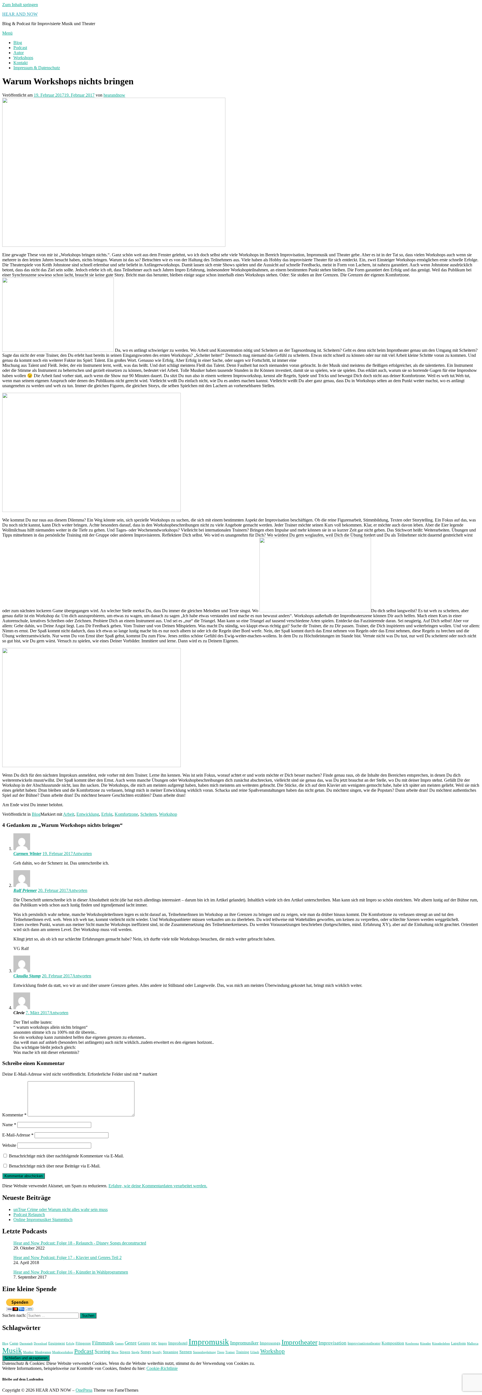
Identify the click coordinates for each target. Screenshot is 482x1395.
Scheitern (148, 814)
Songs (146, 1351)
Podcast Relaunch (29, 1214)
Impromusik (209, 1341)
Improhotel (177, 1343)
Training (242, 1352)
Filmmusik (103, 1343)
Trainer (230, 1352)
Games (119, 1343)
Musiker (28, 1352)
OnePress (84, 1390)
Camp (13, 1343)
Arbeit (68, 814)
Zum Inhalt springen (20, 4)
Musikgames (43, 1352)
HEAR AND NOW (20, 14)
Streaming (170, 1352)
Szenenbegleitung (204, 1352)
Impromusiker (244, 1343)
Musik (12, 1350)
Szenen (185, 1351)
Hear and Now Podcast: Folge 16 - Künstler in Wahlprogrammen (70, 1272)
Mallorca (472, 1343)
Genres (144, 1343)
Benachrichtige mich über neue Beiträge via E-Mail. (54, 1166)
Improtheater (299, 1342)
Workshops (23, 57)
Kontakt (20, 62)
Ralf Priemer (25, 890)
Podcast (20, 47)
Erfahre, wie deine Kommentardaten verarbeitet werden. (158, 1185)
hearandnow (114, 95)
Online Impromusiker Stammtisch (43, 1219)
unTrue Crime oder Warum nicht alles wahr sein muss (60, 1209)
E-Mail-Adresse (17, 1135)
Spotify (157, 1352)
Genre (131, 1343)
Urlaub (254, 1352)
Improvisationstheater (364, 1343)
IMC (154, 1343)
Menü (7, 33)
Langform (458, 1343)
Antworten (82, 853)
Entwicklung (87, 814)
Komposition (393, 1343)
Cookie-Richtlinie (162, 1368)
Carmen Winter (27, 853)
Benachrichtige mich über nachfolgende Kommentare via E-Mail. (66, 1156)
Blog (17, 42)
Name (9, 1124)
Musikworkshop (62, 1352)
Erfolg (106, 814)
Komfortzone (126, 814)
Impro (162, 1343)
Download (40, 1343)
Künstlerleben (441, 1343)
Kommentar (14, 1114)
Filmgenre (83, 1343)
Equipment (56, 1343)
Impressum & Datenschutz (36, 67)
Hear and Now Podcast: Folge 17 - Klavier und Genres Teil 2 (67, 1257)
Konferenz (412, 1343)
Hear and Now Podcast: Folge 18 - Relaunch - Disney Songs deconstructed (79, 1243)
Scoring (102, 1351)
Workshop (168, 814)
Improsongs (270, 1343)
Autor (18, 52)
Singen (125, 1352)
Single (135, 1352)
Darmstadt (26, 1343)
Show (115, 1352)
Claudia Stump (27, 975)
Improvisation (332, 1343)
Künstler (425, 1343)
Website (9, 1145)
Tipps (220, 1352)
